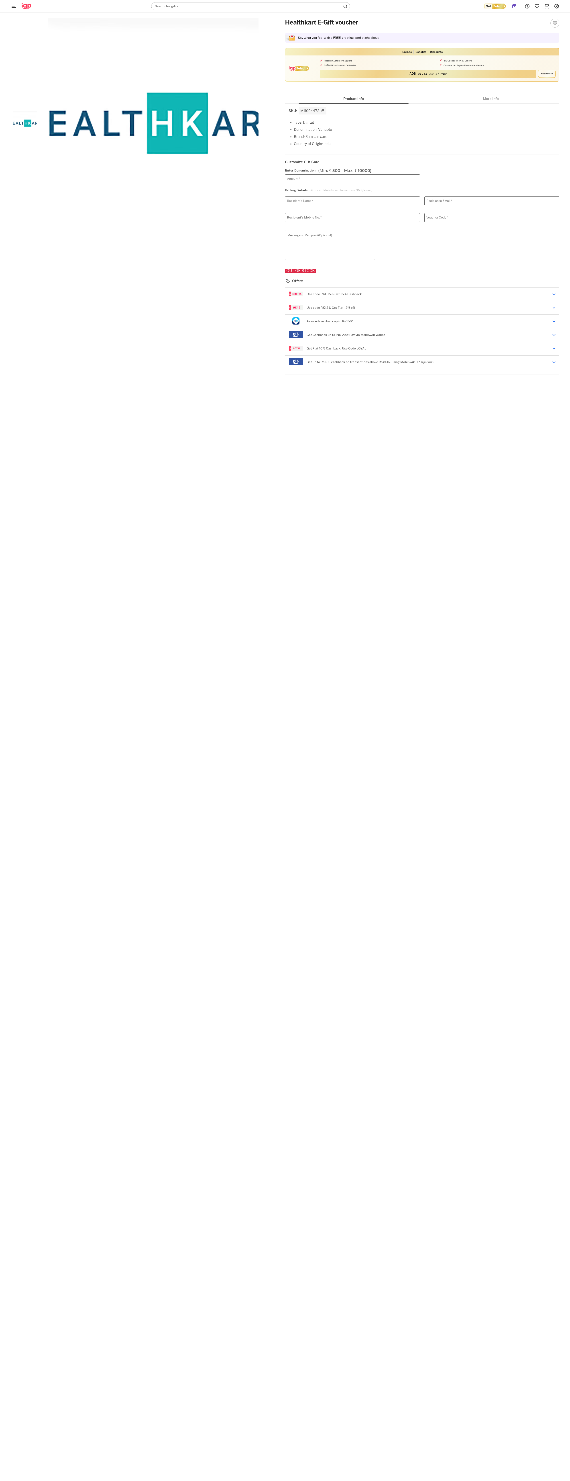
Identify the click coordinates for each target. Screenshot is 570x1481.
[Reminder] (514, 6)
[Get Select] (495, 6)
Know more (547, 74)
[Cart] (547, 6)
